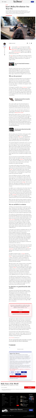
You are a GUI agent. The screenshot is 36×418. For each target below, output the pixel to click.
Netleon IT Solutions (32, 416)
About (17, 401)
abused (10, 256)
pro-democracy (24, 87)
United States (11, 402)
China (10, 405)
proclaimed (14, 194)
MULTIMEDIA (24, 396)
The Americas (11, 396)
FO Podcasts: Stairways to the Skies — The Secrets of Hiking (25, 405)
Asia (10, 401)
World (2, 405)
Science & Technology (4, 401)
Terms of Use (24, 314)
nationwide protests (17, 52)
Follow (4, 45)
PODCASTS (24, 403)
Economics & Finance (4, 397)
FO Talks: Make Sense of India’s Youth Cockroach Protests (25, 401)
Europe (10, 397)
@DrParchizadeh (4, 46)
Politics (3, 396)
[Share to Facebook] (4, 49)
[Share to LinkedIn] (4, 52)
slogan (11, 55)
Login (9, 347)
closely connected (12, 219)
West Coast (20, 136)
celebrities (14, 267)
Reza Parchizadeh (9, 15)
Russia (17, 396)
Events (17, 397)
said (9, 193)
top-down (23, 253)
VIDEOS (23, 399)
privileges (23, 182)
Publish (17, 402)
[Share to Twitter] (4, 50)
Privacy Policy (20, 314)
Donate (31, 410)
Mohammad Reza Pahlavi (19, 112)
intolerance (21, 159)
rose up (18, 46)
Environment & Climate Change (5, 402)
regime (11, 169)
